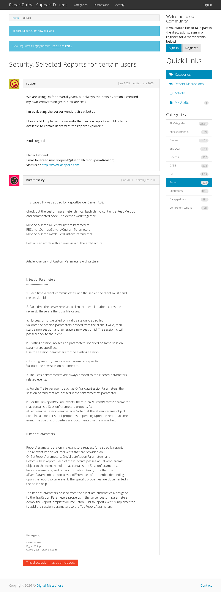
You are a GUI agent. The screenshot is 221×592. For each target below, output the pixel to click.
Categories (80, 5)
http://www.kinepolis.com (60, 165)
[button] (15, 84)
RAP (188, 174)
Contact (206, 585)
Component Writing (188, 208)
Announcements (188, 132)
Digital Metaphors (50, 585)
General (188, 140)
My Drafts (190, 102)
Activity (119, 5)
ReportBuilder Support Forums (38, 5)
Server (188, 182)
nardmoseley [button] (35, 180)
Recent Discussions (189, 84)
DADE (188, 166)
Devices (188, 157)
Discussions (101, 5)
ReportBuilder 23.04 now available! (34, 31)
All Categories (188, 123)
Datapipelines (188, 199)
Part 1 (56, 46)
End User (188, 149)
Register (191, 48)
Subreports (188, 191)
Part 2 (68, 46)
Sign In (208, 5)
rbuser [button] (31, 83)
